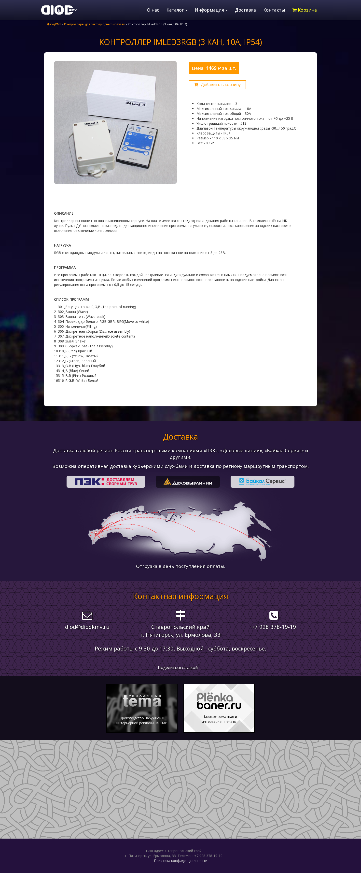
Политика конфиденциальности (180, 860)
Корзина (307, 10)
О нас (153, 10)
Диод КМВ (54, 24)
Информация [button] (210, 10)
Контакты (274, 10)
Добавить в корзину (219, 84)
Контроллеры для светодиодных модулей (94, 24)
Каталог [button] (176, 10)
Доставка (245, 10)
